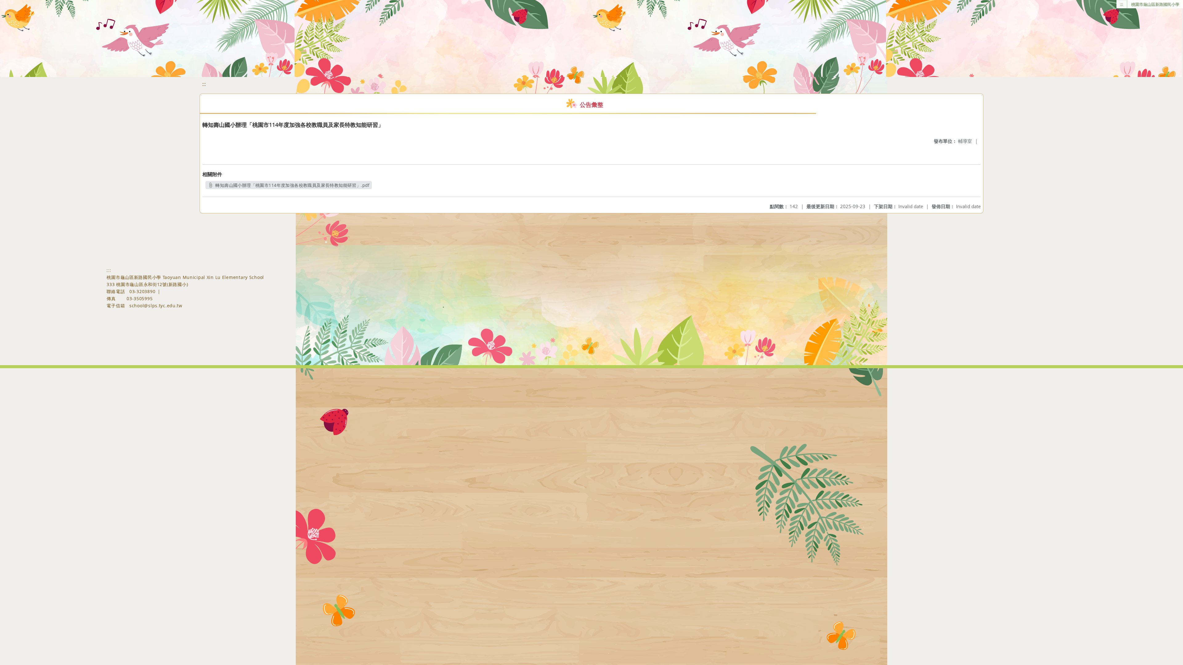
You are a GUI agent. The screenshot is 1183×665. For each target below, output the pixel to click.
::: (1121, 4)
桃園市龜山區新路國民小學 (1155, 4)
